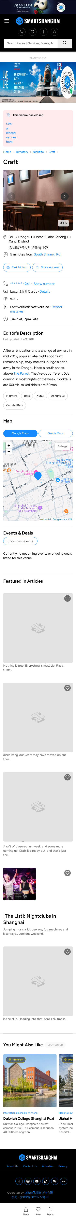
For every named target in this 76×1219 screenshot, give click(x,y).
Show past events (20, 541)
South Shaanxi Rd (47, 254)
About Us (12, 1166)
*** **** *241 (20, 284)
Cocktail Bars (14, 405)
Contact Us (30, 1166)
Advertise (47, 1166)
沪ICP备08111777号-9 (34, 1197)
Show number (44, 284)
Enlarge (62, 446)
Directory (22, 152)
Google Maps (20, 433)
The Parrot (21, 373)
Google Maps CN (62, 519)
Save (38, 1214)
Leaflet (47, 519)
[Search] (65, 43)
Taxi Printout (20, 267)
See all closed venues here (11, 133)
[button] (26, 1211)
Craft (52, 152)
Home (7, 152)
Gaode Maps (56, 433)
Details (45, 291)
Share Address (50, 267)
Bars (27, 396)
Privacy (63, 1166)
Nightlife (38, 152)
